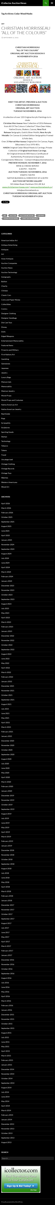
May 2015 (5, 1046)
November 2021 (7, 690)
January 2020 (6, 791)
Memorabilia (6, 386)
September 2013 (7, 1138)
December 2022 (7, 636)
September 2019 (7, 809)
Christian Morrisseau (30, 218)
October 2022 (6, 645)
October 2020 (6, 750)
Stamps (4, 437)
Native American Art (9, 405)
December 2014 (7, 1069)
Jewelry (4, 373)
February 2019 (7, 841)
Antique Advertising (9, 245)
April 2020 (5, 777)
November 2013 (7, 1129)
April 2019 (5, 832)
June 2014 (5, 1097)
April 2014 (5, 1106)
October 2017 (6, 914)
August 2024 (6, 554)
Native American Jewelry (11, 409)
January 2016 (6, 1010)
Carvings (40, 215)
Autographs (6, 277)
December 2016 (7, 960)
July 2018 (5, 873)
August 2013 (6, 1142)
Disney (4, 327)
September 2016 (7, 973)
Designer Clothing (8, 313)
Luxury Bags (6, 377)
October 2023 (6, 595)
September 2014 (7, 1083)
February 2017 (7, 951)
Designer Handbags (9, 318)
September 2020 (7, 754)
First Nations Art (8, 354)
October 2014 (6, 1078)
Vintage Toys (6, 473)
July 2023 (5, 608)
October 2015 (6, 1024)
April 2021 (5, 722)
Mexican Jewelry (8, 391)
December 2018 (7, 850)
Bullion (4, 281)
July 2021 (5, 709)
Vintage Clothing (8, 464)
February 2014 (7, 1115)
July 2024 (5, 558)
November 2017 (7, 910)
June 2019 (5, 823)
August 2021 (6, 704)
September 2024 (7, 549)
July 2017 (5, 928)
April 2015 (5, 1051)
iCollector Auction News (13, 3)
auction (13, 215)
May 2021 (5, 718)
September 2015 (7, 1028)
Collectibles (6, 304)
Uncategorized (7, 459)
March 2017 (6, 946)
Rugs (3, 418)
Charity (4, 286)
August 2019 (6, 814)
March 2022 (6, 672)
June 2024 (5, 563)
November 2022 (7, 640)
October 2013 (6, 1133)
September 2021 (7, 700)
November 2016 (7, 964)
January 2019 (6, 846)
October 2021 (6, 695)
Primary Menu (52, 3)
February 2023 (7, 627)
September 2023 (7, 599)
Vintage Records (7, 468)
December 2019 (7, 795)
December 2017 (7, 905)
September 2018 (7, 864)
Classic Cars (6, 295)
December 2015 (7, 1014)
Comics (4, 309)
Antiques (4, 249)
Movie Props (6, 395)
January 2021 (6, 736)
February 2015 (7, 1060)
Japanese (4, 368)
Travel (3, 455)
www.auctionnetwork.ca (41, 187)
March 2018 (6, 891)
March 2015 (6, 1056)
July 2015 (5, 1037)
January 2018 (6, 900)
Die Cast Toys (6, 322)
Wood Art (5, 487)
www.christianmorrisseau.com (15, 187)
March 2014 (6, 1110)
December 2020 (7, 741)
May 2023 (5, 613)
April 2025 (5, 535)
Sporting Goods (7, 432)
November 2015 (7, 1019)
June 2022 (5, 659)
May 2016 (5, 992)
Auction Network (27, 215)
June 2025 (5, 531)
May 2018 (5, 882)
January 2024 (6, 581)
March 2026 (6, 508)
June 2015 (5, 1042)
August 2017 (6, 923)
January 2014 (6, 1119)
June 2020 (5, 768)
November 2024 (7, 544)
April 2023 (5, 617)
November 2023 (7, 590)
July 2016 (5, 983)
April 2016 (5, 996)
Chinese (4, 291)
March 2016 (6, 1001)
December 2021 (7, 686)
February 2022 (7, 677)
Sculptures (5, 427)
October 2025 (6, 517)
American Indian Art (9, 240)
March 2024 (6, 572)
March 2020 (6, 782)
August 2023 (6, 604)
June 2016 (5, 987)
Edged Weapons (7, 336)
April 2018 (5, 887)
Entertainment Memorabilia (12, 341)
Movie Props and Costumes (12, 400)
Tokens (4, 450)
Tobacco (4, 446)
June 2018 (5, 878)
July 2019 (5, 818)
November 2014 (7, 1074)
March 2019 (6, 836)
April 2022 (5, 668)
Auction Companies (9, 263)
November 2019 (7, 800)
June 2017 (5, 932)
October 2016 (6, 969)
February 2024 (7, 576)
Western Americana (9, 482)
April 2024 (5, 567)
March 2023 (6, 622)
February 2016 (7, 1005)
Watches (4, 478)
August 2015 (6, 1033)
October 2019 (6, 805)
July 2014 (5, 1092)
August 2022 (6, 654)
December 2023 (7, 585)
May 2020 (5, 773)
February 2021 (7, 732)
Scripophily (5, 423)
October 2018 (6, 859)
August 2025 (6, 526)
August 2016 (6, 978)
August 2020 (6, 759)
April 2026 (5, 503)
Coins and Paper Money (10, 300)
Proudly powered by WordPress (12, 1202)
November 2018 (7, 855)
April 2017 (5, 941)
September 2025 (7, 522)
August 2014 (6, 1087)
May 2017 (5, 937)
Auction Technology (9, 272)
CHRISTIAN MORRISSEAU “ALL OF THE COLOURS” (25, 30)
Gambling (5, 359)
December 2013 (7, 1124)
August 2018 (6, 868)
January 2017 (6, 955)
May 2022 (5, 663)
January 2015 (6, 1065)
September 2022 (7, 649)
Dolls (3, 332)
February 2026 (7, 512)
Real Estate (5, 414)
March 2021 (6, 727)
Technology (5, 441)
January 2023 (6, 631)
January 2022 (6, 681)
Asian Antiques (7, 259)
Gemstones (5, 364)
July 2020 (5, 763)
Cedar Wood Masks (10, 218)
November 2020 (7, 745)
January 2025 (6, 540)
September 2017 (7, 919)
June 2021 (5, 713)
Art (2, 24)
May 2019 (5, 827)
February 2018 (7, 896)
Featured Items (7, 345)
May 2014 (5, 1101)
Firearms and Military (10, 350)
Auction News (7, 268)
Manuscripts (6, 382)
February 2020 (7, 786)
